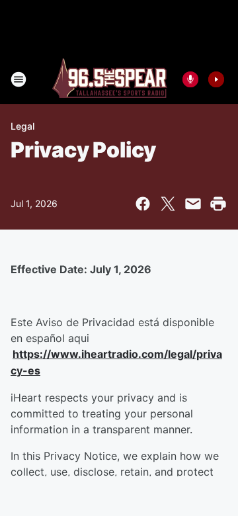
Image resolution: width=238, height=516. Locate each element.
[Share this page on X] (168, 203)
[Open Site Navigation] (18, 79)
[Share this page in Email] (193, 203)
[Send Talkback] (190, 79)
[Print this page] (218, 203)
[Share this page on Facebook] (143, 203)
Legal (22, 126)
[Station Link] (109, 79)
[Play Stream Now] (216, 79)
